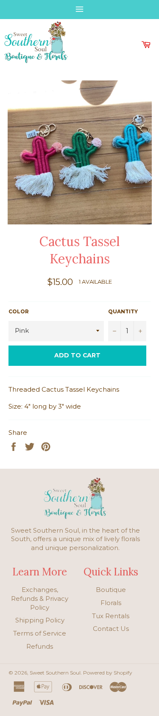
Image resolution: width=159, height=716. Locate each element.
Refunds (39, 646)
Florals (110, 603)
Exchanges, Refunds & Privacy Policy (39, 598)
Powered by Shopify (107, 672)
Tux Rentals (110, 616)
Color (18, 311)
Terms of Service (39, 633)
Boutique (111, 590)
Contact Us (111, 629)
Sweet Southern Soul (55, 672)
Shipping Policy (39, 620)
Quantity (123, 311)
